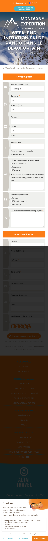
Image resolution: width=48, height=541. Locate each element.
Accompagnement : (19, 194)
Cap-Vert (40, 495)
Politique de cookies (24, 398)
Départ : (14, 117)
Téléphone (15, 272)
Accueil (20, 68)
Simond (24, 420)
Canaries (29, 495)
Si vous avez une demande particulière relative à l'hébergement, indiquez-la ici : (27, 177)
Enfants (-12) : (17, 105)
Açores (10, 495)
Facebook (19, 457)
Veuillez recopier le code (21, 316)
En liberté (17, 204)
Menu (45, 14)
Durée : (14, 126)
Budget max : (16, 142)
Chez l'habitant (19, 163)
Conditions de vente (24, 388)
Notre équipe (24, 447)
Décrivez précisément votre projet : (26, 211)
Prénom (14, 260)
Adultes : (15, 96)
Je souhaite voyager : (20, 84)
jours (13, 135)
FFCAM (24, 425)
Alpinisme (24, 366)
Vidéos (27, 457)
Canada (19, 495)
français (30, 3)
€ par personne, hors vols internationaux (22, 152)
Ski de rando (24, 371)
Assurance (24, 383)
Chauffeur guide (20, 201)
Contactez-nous (24, 442)
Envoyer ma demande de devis (25, 336)
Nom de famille (17, 251)
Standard (17, 167)
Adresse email (17, 283)
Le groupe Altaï (24, 437)
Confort (16, 170)
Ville (13, 304)
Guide (15, 198)
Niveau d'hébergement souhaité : (25, 160)
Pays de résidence (18, 295)
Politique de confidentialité (24, 393)
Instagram (23, 457)
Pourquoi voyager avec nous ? (24, 452)
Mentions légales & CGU (24, 403)
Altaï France (24, 415)
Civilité (14, 241)
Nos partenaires (24, 410)
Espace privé (21, 3)
